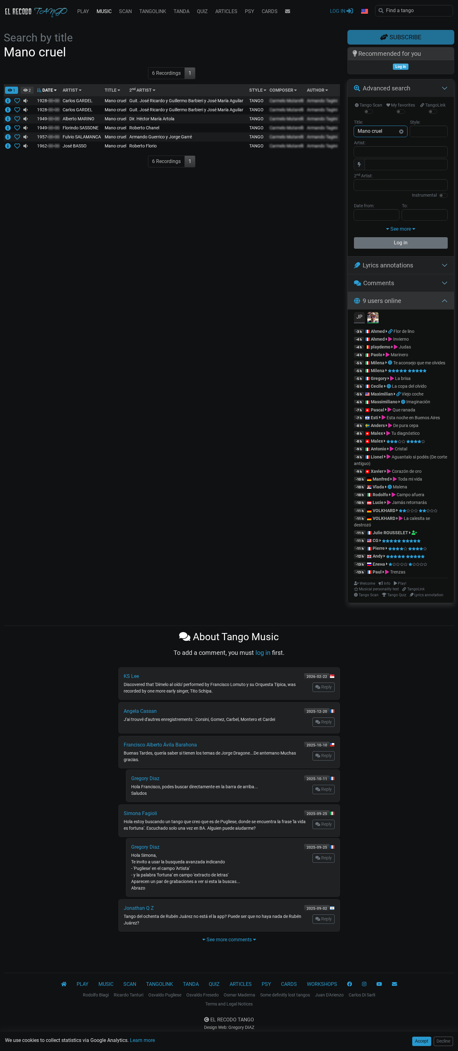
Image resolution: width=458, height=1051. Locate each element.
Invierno (400, 339)
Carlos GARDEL (78, 100)
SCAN (125, 11)
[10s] (25, 100)
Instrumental (424, 195)
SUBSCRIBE (404, 37)
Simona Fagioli (140, 813)
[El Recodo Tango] (64, 984)
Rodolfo (380, 494)
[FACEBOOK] (349, 984)
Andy (378, 556)
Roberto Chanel (144, 127)
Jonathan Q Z (139, 908)
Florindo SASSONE (80, 127)
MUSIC (104, 11)
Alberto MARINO (78, 118)
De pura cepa (405, 425)
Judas (404, 346)
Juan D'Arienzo (329, 994)
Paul (377, 571)
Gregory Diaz (145, 778)
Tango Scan (370, 105)
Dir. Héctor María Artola (151, 118)
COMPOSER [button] (282, 90)
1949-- (48, 118)
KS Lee (131, 676)
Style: (415, 122)
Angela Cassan (140, 711)
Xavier (377, 471)
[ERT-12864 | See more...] (9, 109)
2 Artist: (363, 175)
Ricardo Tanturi (128, 994)
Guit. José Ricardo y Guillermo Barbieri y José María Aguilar (186, 100)
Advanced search (386, 88)
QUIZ (202, 11)
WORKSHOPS (322, 984)
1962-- (48, 145)
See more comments (229, 940)
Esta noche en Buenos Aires (413, 417)
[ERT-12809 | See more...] (9, 100)
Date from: (364, 205)
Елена (379, 564)
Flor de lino (404, 331)
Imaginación (418, 401)
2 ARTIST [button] (141, 90)
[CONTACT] (287, 11)
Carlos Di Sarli (362, 994)
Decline (443, 1041)
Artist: (359, 142)
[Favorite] (18, 100)
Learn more (142, 1040)
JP (359, 317)
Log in (401, 243)
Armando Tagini (322, 100)
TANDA (181, 11)
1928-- (48, 100)
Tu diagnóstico (404, 433)
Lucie (378, 502)
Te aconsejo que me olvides (419, 362)
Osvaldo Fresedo (202, 994)
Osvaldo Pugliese (164, 994)
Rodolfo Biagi (96, 994)
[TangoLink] (391, 331)
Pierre (379, 548)
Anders (378, 425)
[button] (364, 11)
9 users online (382, 301)
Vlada (378, 486)
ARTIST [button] (71, 90)
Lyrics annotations (388, 265)
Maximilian (382, 393)
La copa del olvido (409, 386)
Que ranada (403, 409)
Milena (377, 362)
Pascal (377, 409)
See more (400, 229)
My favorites (402, 105)
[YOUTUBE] (379, 984)
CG (376, 540)
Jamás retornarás (409, 502)
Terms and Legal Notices (229, 1003)
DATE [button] (47, 90)
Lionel (377, 456)
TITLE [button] (111, 90)
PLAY (83, 11)
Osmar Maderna (239, 994)
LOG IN (338, 11)
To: (405, 205)
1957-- (48, 136)
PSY (249, 11)
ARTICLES (226, 11)
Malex (377, 433)
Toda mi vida (409, 479)
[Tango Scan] (390, 362)
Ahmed (378, 331)
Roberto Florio (143, 145)
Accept (421, 1041)
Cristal (400, 448)
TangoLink (434, 105)
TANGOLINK (152, 11)
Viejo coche (412, 393)
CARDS (270, 11)
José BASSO (75, 145)
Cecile (377, 386)
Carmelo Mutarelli (286, 100)
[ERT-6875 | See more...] (9, 118)
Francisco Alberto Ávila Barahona (160, 745)
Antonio (378, 448)
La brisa (402, 378)
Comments (378, 283)
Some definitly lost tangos (285, 994)
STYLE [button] (256, 90)
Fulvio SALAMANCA (82, 136)
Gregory (379, 378)
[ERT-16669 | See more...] (9, 145)
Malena (400, 486)
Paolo (376, 354)
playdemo (380, 346)
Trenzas (397, 571)
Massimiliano (384, 401)
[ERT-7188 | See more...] (9, 127)
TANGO (256, 100)
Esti (374, 417)
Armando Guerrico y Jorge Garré (160, 136)
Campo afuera (410, 494)
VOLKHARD (384, 510)
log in (262, 652)
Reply (326, 686)
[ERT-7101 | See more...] (9, 136)
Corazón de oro (406, 471)
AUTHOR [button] (316, 90)
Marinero (399, 354)
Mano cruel (115, 100)
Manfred (381, 479)
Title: (358, 122)
